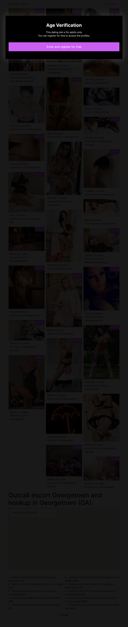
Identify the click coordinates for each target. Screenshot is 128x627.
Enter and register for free (64, 46)
